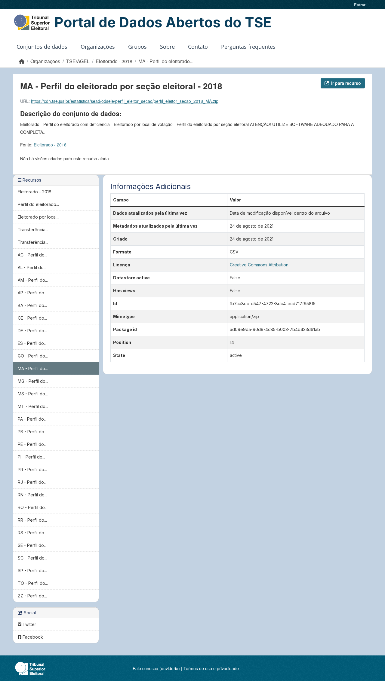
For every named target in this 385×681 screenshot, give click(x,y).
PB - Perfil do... (32, 431)
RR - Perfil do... (32, 520)
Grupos (137, 46)
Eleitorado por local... (38, 216)
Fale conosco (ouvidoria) (156, 668)
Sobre (167, 46)
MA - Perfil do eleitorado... (165, 61)
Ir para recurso (346, 83)
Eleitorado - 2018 (114, 61)
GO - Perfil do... (33, 355)
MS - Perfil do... (33, 393)
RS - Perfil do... (32, 532)
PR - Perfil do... (32, 469)
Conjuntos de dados (42, 46)
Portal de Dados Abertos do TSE (163, 22)
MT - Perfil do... (33, 406)
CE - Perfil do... (32, 318)
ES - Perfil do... (32, 343)
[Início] (21, 61)
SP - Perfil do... (32, 570)
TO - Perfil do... (33, 583)
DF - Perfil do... (32, 330)
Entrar (359, 5)
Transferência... (33, 229)
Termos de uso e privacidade (211, 668)
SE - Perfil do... (32, 545)
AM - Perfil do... (33, 280)
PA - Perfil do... (32, 419)
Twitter (28, 624)
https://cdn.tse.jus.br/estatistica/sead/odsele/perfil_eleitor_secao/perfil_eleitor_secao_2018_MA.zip (124, 101)
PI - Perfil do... (31, 456)
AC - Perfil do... (32, 254)
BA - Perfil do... (32, 305)
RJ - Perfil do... (32, 482)
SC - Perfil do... (32, 557)
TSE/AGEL (78, 61)
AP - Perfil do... (32, 292)
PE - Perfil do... (32, 444)
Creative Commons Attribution (259, 264)
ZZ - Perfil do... (32, 595)
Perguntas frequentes (248, 46)
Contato (198, 46)
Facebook (32, 637)
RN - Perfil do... (32, 494)
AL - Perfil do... (32, 267)
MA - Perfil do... (33, 368)
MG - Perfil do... (33, 381)
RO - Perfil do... (33, 507)
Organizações (98, 46)
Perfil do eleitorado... (38, 204)
